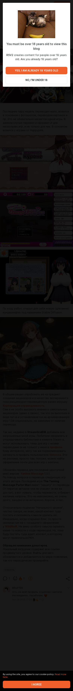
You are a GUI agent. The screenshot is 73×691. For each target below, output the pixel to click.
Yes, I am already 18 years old (36, 70)
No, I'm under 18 (36, 80)
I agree (37, 684)
